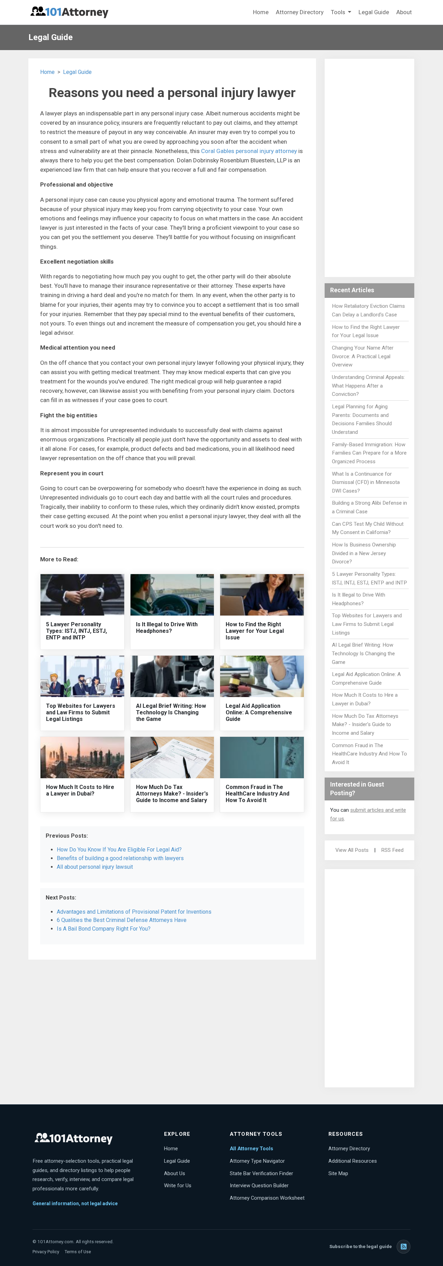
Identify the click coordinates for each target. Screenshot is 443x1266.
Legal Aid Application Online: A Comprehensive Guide (259, 712)
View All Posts (352, 850)
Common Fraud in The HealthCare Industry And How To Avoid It (257, 793)
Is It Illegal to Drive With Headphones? (167, 627)
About (404, 12)
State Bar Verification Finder (261, 1173)
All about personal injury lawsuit (95, 867)
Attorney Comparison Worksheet (267, 1198)
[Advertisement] (369, 168)
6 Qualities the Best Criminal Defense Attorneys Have (122, 920)
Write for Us (177, 1185)
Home (261, 12)
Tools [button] (338, 12)
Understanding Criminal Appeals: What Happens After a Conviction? (368, 386)
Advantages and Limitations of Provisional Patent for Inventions (134, 911)
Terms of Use (78, 1251)
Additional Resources (352, 1161)
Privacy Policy (46, 1251)
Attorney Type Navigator (257, 1161)
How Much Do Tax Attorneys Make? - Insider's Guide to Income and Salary (172, 793)
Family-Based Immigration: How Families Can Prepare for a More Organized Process (369, 453)
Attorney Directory (300, 12)
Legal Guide (374, 12)
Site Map (338, 1173)
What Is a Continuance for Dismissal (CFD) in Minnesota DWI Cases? (366, 482)
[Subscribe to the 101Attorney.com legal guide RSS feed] (403, 1247)
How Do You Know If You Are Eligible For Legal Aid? (119, 849)
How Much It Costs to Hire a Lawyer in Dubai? (80, 790)
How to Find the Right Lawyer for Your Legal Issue (255, 631)
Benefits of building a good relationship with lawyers (120, 858)
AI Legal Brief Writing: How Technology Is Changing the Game (171, 712)
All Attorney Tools (251, 1148)
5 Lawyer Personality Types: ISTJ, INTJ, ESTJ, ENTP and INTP (76, 631)
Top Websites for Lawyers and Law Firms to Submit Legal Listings (80, 712)
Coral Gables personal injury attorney (249, 150)
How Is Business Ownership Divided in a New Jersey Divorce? (364, 553)
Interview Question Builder (259, 1185)
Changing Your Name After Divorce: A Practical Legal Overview (363, 356)
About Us (174, 1173)
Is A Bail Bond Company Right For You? (104, 928)
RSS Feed (392, 850)
